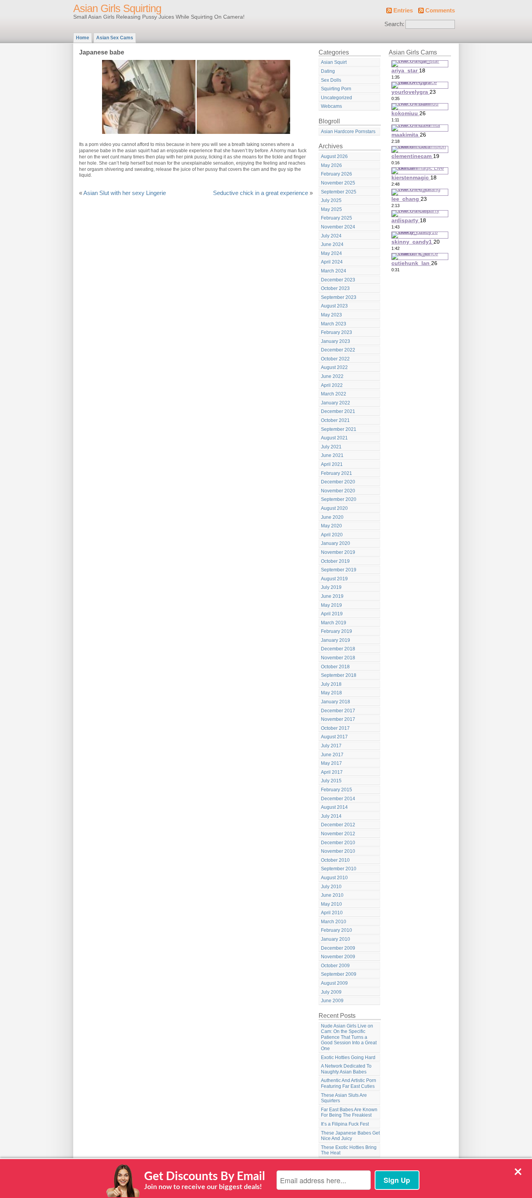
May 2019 (331, 605)
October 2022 (335, 359)
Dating (328, 71)
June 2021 (332, 455)
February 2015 (336, 789)
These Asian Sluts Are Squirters (344, 1098)
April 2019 (332, 614)
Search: (394, 24)
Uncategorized (336, 97)
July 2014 (331, 816)
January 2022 (335, 403)
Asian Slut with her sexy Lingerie (124, 193)
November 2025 (338, 183)
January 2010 (335, 939)
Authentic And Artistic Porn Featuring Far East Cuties (348, 1083)
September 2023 (338, 297)
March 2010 (333, 921)
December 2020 (338, 482)
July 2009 (331, 992)
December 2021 (338, 411)
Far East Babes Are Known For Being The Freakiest (349, 1112)
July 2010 (331, 886)
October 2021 (335, 420)
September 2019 (338, 570)
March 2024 (333, 271)
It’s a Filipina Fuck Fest (345, 1124)
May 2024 (331, 253)
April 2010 (332, 912)
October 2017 (335, 728)
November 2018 (338, 657)
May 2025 (331, 209)
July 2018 (331, 684)
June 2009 (332, 1000)
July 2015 (331, 780)
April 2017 (332, 772)
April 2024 (332, 262)
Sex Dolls (331, 80)
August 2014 (334, 807)
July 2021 (331, 447)
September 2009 (338, 974)
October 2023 (335, 288)
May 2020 (331, 526)
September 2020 (338, 499)
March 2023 (333, 324)
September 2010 (338, 868)
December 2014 (338, 798)
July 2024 (331, 236)
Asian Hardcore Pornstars (348, 131)
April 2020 (332, 535)
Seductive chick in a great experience (260, 193)
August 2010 (334, 877)
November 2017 (338, 719)
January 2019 (335, 640)
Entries (403, 10)
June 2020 (332, 517)
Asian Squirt (334, 62)
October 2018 (335, 666)
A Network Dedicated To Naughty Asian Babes (346, 1069)
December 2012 (338, 824)
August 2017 (334, 737)
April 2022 (332, 385)
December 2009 (338, 948)
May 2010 (331, 904)
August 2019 (334, 578)
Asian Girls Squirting (117, 8)
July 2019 (331, 587)
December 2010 (338, 842)
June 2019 (332, 596)
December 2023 (338, 280)
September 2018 (338, 675)
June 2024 (332, 244)
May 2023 (331, 315)
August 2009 (334, 983)
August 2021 (334, 438)
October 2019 (335, 561)
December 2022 (338, 350)
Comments (440, 10)
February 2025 (336, 218)
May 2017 (331, 763)
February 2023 (336, 332)
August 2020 (334, 508)
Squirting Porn (336, 88)
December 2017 (338, 710)
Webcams (331, 106)
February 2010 (336, 930)
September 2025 (338, 192)
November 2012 (338, 833)
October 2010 (335, 860)
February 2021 (336, 473)
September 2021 (338, 429)
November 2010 (338, 851)
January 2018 (335, 701)
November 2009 (338, 956)
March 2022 (333, 394)
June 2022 (332, 376)
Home (82, 37)
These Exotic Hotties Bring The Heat (349, 1150)
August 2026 (334, 156)
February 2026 (336, 174)
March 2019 (333, 622)
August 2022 (334, 367)
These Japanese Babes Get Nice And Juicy (350, 1136)
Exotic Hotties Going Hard (348, 1057)
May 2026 (331, 165)
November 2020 (338, 491)
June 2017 (332, 754)
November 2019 (338, 552)
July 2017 (331, 745)
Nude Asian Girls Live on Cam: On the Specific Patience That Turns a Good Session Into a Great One (349, 1037)
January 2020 (335, 543)
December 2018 (338, 649)
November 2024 (338, 227)
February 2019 (336, 631)
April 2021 (332, 464)
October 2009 (335, 965)
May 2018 (331, 693)
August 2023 (334, 306)
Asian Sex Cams (114, 37)
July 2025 (331, 200)
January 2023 (335, 341)
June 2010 (332, 895)
